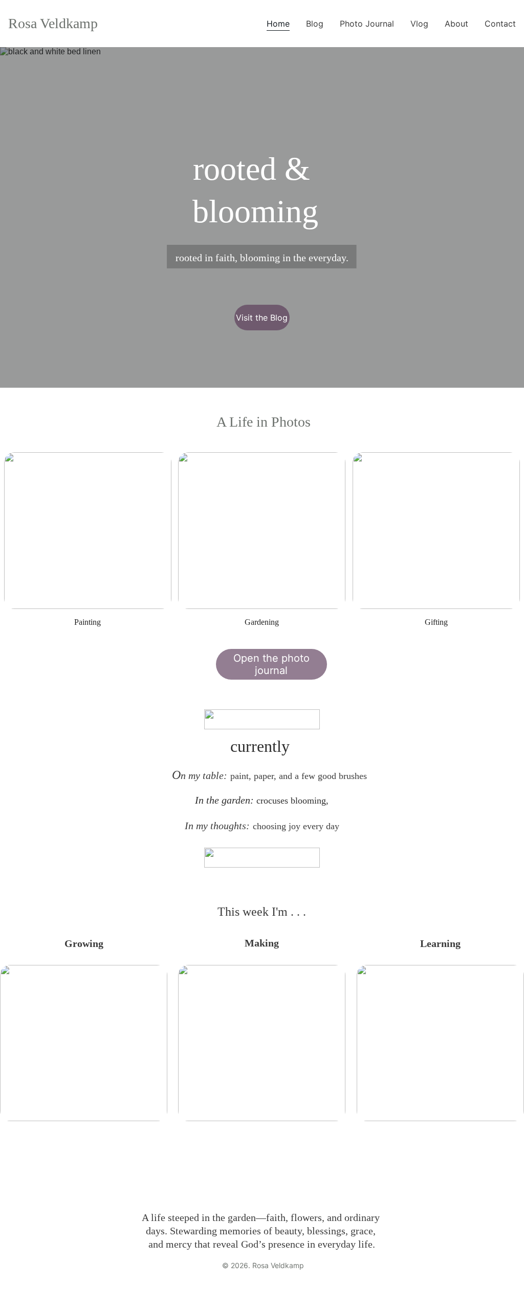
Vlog (419, 23)
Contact (500, 23)
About (456, 23)
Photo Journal (367, 23)
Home (278, 23)
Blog (314, 23)
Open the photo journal (271, 664)
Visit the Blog (262, 317)
